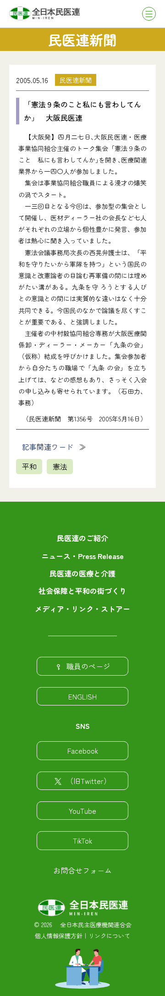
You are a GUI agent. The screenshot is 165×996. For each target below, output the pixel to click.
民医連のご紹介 (82, 537)
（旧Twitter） (88, 780)
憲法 (60, 466)
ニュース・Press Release (82, 555)
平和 (29, 466)
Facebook (82, 750)
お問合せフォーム (82, 870)
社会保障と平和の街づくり (82, 590)
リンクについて (109, 935)
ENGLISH (82, 696)
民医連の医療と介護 (83, 573)
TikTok (82, 840)
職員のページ (88, 665)
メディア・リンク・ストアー (82, 608)
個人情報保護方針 (58, 935)
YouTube (82, 810)
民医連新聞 (76, 79)
